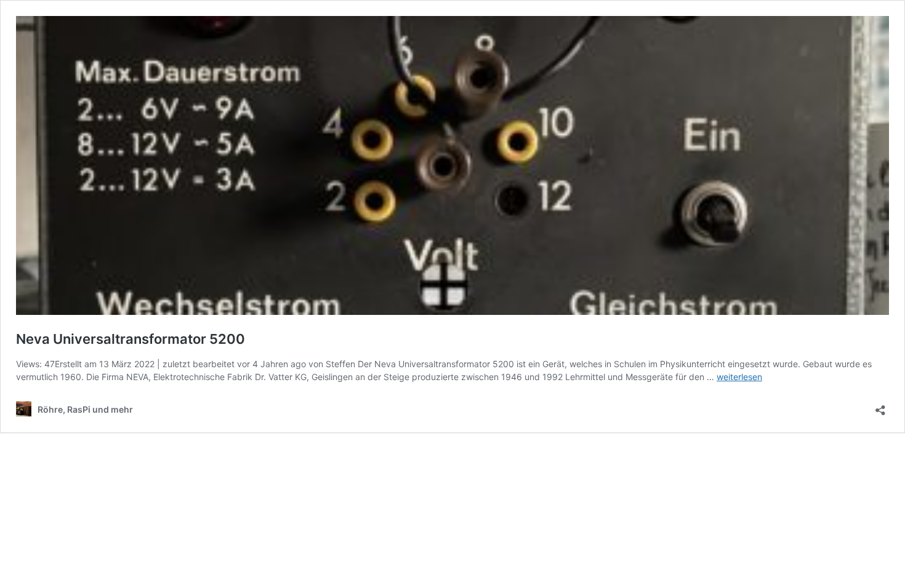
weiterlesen (739, 376)
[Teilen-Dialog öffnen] (880, 406)
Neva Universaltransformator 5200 (130, 339)
